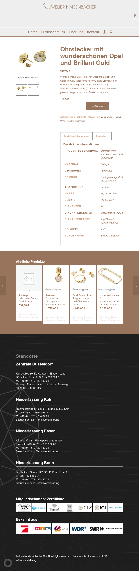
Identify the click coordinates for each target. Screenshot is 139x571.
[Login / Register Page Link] (104, 32)
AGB (104, 556)
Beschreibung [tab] (102, 136)
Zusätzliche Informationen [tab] (76, 136)
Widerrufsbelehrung (26, 560)
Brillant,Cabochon (110, 235)
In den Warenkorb (97, 105)
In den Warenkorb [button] (23, 315)
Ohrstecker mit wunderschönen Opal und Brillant (112, 154)
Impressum (94, 556)
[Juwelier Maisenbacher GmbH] (69, 15)
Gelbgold (105, 164)
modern (105, 187)
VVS (103, 229)
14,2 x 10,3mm (109, 193)
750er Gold (106, 170)
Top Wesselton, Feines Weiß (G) (109, 220)
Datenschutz (79, 556)
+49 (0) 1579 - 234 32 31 (34, 380)
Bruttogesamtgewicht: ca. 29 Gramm (112, 178)
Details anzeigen (34, 315)
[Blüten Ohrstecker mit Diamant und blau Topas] (3, 285)
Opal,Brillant (107, 200)
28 (102, 206)
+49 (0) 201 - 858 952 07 (41, 444)
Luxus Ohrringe (108, 116)
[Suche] (110, 31)
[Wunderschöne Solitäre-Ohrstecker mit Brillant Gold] (136, 285)
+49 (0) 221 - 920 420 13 (34, 412)
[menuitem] (32, 31)
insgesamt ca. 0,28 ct (112, 212)
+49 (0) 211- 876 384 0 (46, 377)
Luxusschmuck (78, 120)
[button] (8, 563)
